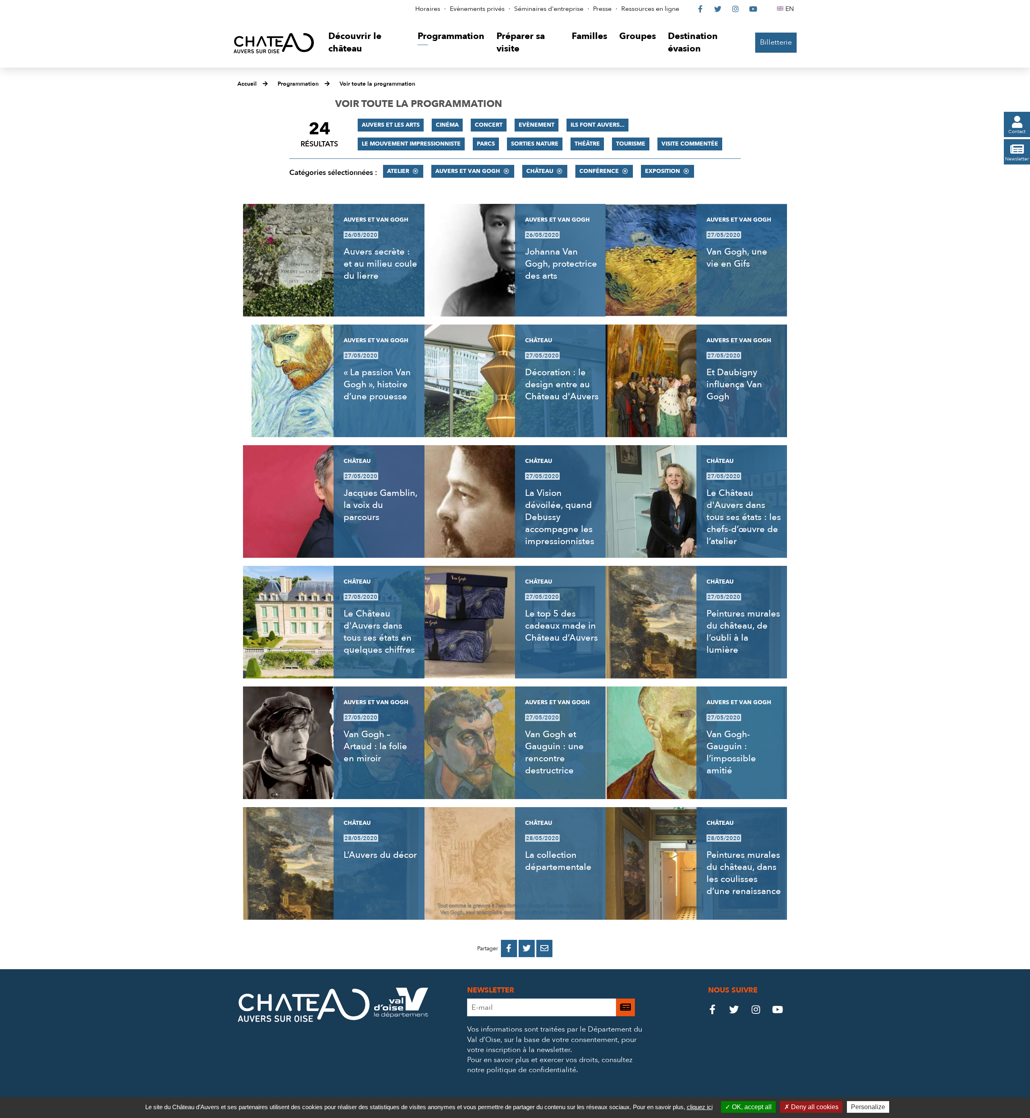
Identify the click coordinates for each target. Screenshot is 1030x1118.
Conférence (599, 171)
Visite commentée (689, 144)
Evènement (536, 125)
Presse (602, 8)
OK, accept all (751, 1107)
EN (791, 8)
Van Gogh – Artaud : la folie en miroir (375, 746)
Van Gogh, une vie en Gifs (737, 258)
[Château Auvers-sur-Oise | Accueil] (273, 43)
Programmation (298, 84)
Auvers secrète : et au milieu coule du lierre (380, 264)
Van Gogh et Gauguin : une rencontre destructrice (554, 752)
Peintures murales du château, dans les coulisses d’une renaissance (744, 873)
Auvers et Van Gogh (467, 171)
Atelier (398, 171)
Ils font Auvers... (597, 125)
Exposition (662, 171)
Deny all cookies (813, 1107)
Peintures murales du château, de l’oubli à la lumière (743, 632)
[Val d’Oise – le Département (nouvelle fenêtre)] (401, 1015)
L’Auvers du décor (380, 855)
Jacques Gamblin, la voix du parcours (380, 505)
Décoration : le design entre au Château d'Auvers (562, 384)
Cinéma (447, 125)
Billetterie (776, 42)
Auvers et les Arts (391, 125)
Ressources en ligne (650, 8)
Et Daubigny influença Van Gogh (734, 384)
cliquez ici (700, 1107)
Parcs (486, 144)
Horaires (427, 8)
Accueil (247, 84)
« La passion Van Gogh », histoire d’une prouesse (377, 384)
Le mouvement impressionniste (411, 144)
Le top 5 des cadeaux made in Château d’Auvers (561, 626)
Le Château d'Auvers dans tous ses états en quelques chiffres (379, 632)
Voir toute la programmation (377, 84)
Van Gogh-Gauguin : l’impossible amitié (731, 752)
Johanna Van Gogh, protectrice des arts (561, 264)
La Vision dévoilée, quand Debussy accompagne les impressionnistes (559, 517)
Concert (489, 125)
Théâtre (587, 144)
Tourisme (630, 144)
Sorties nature (534, 144)
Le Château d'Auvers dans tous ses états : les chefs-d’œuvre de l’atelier (744, 517)
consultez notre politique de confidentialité (549, 1065)
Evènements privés (477, 8)
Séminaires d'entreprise (548, 8)
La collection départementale (558, 861)
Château (539, 171)
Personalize (868, 1107)
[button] (366, 43)
